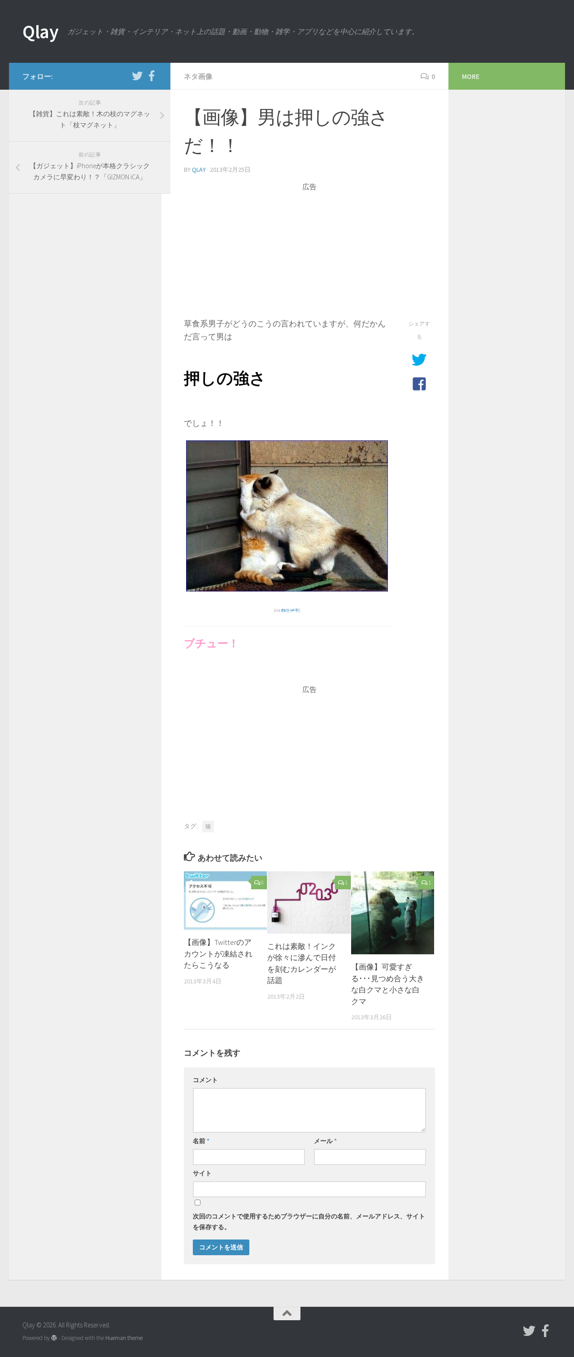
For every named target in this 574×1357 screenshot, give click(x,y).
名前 (201, 1141)
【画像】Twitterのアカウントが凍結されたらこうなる (218, 953)
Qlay (40, 31)
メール (325, 1141)
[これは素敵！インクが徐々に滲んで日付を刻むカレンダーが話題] (308, 902)
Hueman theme (124, 1338)
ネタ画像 (198, 76)
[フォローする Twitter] (137, 75)
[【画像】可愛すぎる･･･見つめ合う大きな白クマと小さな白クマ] (392, 912)
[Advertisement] (309, 255)
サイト (202, 1173)
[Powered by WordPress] (54, 1338)
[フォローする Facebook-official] (151, 75)
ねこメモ (290, 610)
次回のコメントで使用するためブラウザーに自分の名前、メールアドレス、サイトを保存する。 (309, 1221)
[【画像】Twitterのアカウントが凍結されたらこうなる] (225, 900)
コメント (205, 1080)
